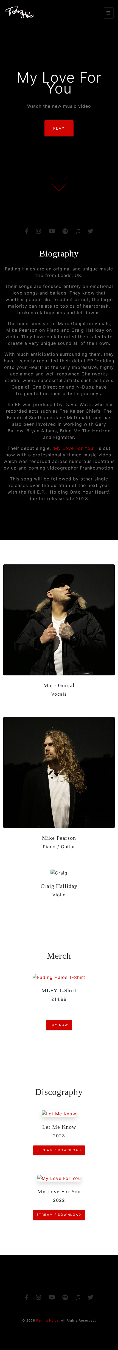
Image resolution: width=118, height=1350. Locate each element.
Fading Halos (47, 1320)
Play (59, 128)
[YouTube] (51, 231)
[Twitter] (90, 231)
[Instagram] (38, 231)
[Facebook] (26, 231)
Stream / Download (59, 1150)
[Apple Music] (77, 231)
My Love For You (73, 448)
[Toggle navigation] (108, 13)
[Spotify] (65, 231)
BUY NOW (59, 1025)
